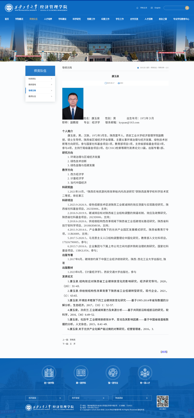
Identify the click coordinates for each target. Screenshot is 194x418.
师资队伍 (154, 67)
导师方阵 (161, 67)
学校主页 (143, 8)
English (157, 8)
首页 (147, 67)
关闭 (164, 352)
